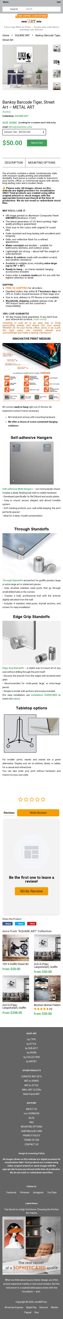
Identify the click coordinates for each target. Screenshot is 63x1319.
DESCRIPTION (14, 162)
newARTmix (41, 1302)
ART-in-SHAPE (31, 1081)
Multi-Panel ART (31, 1094)
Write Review (38, 812)
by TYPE (31, 1039)
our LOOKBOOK (31, 1113)
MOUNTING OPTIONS (41, 162)
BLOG (31, 1118)
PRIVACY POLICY (31, 1135)
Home (5, 35)
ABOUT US (31, 1109)
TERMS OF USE (31, 1140)
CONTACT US (31, 1144)
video (16, 698)
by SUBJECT (31, 1048)
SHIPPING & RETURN (31, 1131)
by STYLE (31, 1044)
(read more (39, 319)
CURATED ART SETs (31, 1076)
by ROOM (31, 1052)
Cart (59, 2)
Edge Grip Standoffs (13, 668)
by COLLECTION (32, 1057)
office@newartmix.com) (20, 127)
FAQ (31, 1122)
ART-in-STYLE (31, 1085)
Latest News (31, 1203)
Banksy (6, 111)
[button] (43, 1009)
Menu (5, 2)
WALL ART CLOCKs (31, 1089)
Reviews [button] (9, 812)
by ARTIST (31, 1061)
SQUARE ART (22, 35)
